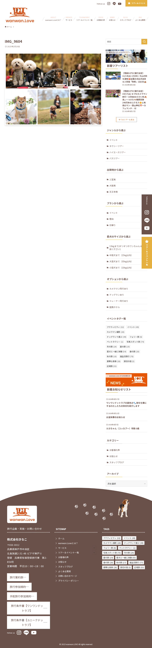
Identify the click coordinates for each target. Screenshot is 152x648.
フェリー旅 (136, 336)
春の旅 (134, 351)
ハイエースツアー (117, 152)
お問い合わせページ (67, 575)
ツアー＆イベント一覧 (146, 255)
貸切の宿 (129, 361)
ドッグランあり (116, 294)
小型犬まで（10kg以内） (121, 267)
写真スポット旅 (135, 341)
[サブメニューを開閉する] (94, 548)
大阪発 (112, 185)
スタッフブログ (116, 462)
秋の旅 (112, 356)
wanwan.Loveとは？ (68, 543)
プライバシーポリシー (68, 580)
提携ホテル (114, 307)
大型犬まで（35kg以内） (121, 261)
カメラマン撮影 (115, 332)
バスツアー (114, 158)
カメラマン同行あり (118, 288)
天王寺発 (113, 191)
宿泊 (111, 218)
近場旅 (112, 366)
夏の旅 (125, 346)
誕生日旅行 (126, 356)
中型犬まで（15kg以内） (121, 255)
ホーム (61, 538)
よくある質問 (64, 571)
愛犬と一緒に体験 (116, 351)
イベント (113, 139)
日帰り (112, 225)
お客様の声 (114, 450)
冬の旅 (112, 346)
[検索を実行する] (144, 41)
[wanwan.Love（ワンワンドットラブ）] (20, 15)
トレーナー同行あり (118, 300)
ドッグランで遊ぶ (116, 336)
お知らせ (113, 456)
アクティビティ (115, 327)
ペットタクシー (115, 341)
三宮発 (112, 179)
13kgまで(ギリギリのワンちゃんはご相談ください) (127, 248)
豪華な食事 (113, 361)
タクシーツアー (116, 146)
